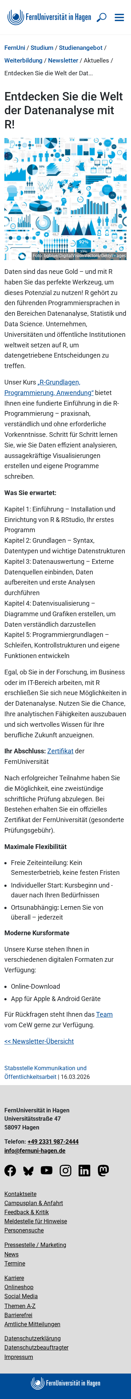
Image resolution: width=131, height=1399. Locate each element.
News (11, 1254)
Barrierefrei (18, 1315)
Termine (14, 1263)
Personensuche (24, 1230)
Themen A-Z (20, 1306)
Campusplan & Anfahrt (33, 1203)
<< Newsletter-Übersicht (39, 1041)
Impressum (18, 1357)
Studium (42, 47)
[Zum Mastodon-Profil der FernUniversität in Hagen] (103, 1172)
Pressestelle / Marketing (35, 1244)
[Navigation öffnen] (119, 17)
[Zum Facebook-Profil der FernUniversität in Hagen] (10, 1172)
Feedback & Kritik (26, 1212)
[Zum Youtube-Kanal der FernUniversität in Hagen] (46, 1172)
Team (104, 1014)
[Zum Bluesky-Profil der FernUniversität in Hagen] (28, 1172)
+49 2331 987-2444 (53, 1141)
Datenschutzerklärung (32, 1338)
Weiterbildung (23, 60)
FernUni (14, 47)
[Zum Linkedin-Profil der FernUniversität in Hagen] (84, 1172)
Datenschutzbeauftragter (36, 1347)
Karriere (14, 1278)
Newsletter (63, 60)
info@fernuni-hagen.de (35, 1150)
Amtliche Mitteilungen (32, 1324)
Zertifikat (60, 751)
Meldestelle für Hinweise (35, 1221)
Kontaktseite (20, 1194)
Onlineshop (18, 1287)
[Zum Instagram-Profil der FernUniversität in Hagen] (65, 1172)
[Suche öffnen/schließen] (102, 17)
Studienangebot (81, 47)
